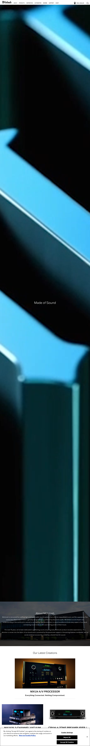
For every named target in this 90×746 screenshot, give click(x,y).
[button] (45, 673)
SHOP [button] (57, 3)
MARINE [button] (45, 3)
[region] (45, 737)
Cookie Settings (67, 732)
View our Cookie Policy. (27, 735)
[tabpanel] (45, 303)
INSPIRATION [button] (29, 3)
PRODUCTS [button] (22, 3)
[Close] (87, 737)
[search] (87, 3)
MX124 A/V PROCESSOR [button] (45, 691)
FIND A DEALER (80, 3)
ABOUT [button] (15, 3)
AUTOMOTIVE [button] (38, 3)
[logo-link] (6, 2)
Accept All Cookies (67, 742)
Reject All (67, 737)
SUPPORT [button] (51, 3)
